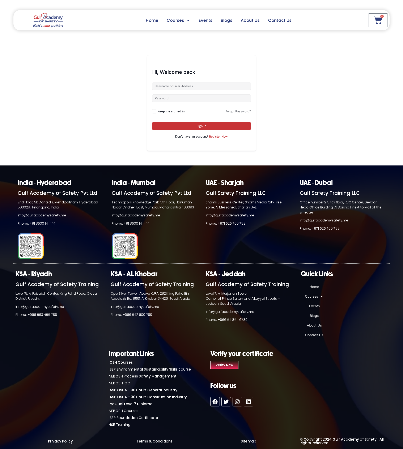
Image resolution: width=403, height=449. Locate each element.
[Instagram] (237, 401)
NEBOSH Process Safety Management (143, 376)
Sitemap (248, 441)
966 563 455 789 (43, 314)
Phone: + (23, 314)
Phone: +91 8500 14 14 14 (36, 223)
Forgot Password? (238, 111)
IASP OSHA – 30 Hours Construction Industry (148, 397)
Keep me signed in (171, 111)
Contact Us (280, 20)
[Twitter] (226, 401)
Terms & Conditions (155, 441)
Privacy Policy (60, 441)
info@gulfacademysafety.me (42, 215)
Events (205, 20)
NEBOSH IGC (119, 383)
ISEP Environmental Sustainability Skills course (150, 369)
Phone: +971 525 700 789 (226, 223)
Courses (175, 20)
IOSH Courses (121, 362)
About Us (250, 20)
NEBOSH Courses (124, 410)
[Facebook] (215, 401)
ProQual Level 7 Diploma (131, 403)
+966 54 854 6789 (232, 319)
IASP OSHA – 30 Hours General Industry (143, 390)
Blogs (226, 20)
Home (152, 20)
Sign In (201, 126)
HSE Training (120, 424)
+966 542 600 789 (137, 314)
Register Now (218, 136)
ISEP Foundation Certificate (133, 417)
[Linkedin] (248, 401)
